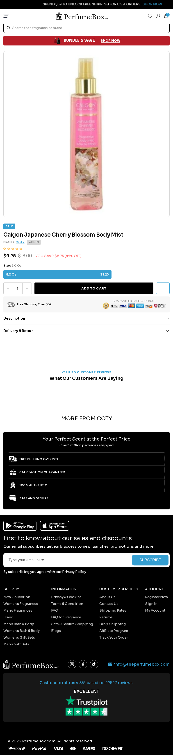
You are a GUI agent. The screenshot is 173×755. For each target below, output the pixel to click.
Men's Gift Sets (16, 644)
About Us (107, 597)
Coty (20, 242)
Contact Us (108, 603)
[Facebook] (83, 664)
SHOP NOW (110, 40)
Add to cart (93, 288)
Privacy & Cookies (66, 597)
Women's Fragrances (20, 603)
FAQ (54, 610)
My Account (155, 610)
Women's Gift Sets (19, 637)
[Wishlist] (150, 15)
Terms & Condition (67, 603)
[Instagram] (72, 664)
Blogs (56, 630)
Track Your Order (113, 637)
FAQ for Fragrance (66, 617)
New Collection (16, 597)
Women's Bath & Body (21, 630)
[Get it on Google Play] (19, 526)
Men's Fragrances (17, 610)
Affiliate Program (113, 630)
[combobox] (86, 28)
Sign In (151, 603)
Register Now (156, 597)
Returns (106, 617)
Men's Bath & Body (18, 624)
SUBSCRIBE (150, 560)
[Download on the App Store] (54, 526)
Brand (8, 617)
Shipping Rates (112, 610)
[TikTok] (94, 664)
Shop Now (147, 4)
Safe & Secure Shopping (72, 624)
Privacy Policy (74, 572)
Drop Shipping (112, 624)
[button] (12, 248)
